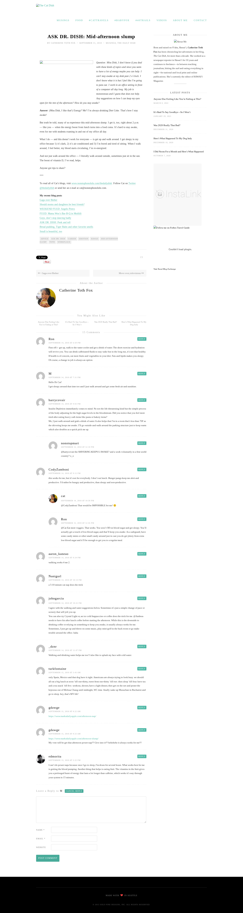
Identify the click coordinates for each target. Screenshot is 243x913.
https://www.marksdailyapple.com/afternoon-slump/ (74, 738)
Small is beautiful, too (51, 231)
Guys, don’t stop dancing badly (55, 218)
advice (44, 239)
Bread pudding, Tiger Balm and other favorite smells (66, 226)
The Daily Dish (126, 43)
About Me (180, 20)
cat (63, 496)
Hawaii (94, 239)
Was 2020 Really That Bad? (105, 322)
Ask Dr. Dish (58, 239)
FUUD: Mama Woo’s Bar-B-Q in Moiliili (60, 213)
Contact (200, 20)
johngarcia (56, 598)
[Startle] (172, 227)
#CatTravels (99, 20)
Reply (141, 339)
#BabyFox (122, 20)
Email (40, 839)
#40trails (143, 20)
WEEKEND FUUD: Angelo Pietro (57, 209)
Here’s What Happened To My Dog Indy (173, 138)
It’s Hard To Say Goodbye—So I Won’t (172, 112)
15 (141, 257)
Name (40, 830)
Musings (63, 20)
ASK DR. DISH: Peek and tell (55, 222)
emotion (83, 239)
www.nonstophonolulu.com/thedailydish (92, 183)
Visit (165, 269)
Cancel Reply (74, 791)
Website (41, 847)
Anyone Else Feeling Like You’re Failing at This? (177, 99)
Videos (162, 20)
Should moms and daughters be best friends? (62, 204)
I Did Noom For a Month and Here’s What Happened (179, 151)
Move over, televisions (130, 273)
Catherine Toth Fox (63, 43)
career (72, 239)
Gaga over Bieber (48, 200)
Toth (52, 242)
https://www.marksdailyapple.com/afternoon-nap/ (72, 716)
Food (79, 20)
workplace (64, 242)
